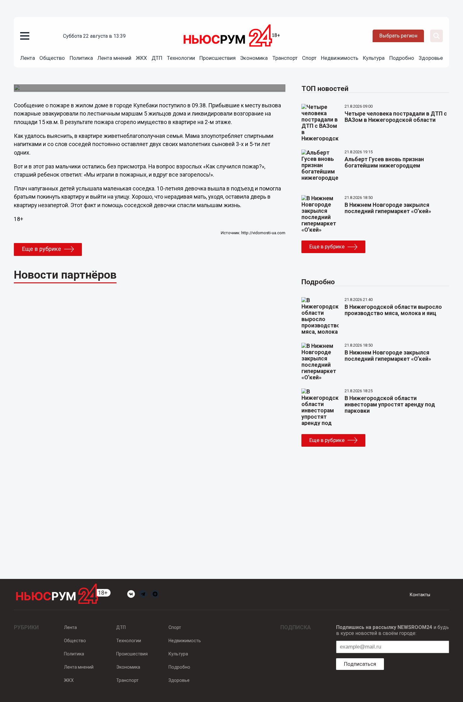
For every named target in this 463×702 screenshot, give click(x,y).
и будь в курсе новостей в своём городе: (392, 630)
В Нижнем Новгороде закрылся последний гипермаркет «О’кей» (388, 208)
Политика (81, 58)
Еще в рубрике (41, 249)
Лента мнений (114, 58)
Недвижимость (339, 58)
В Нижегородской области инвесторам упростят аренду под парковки (390, 404)
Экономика (254, 58)
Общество (52, 58)
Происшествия (217, 58)
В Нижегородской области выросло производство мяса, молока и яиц (393, 310)
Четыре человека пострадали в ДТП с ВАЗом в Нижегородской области (396, 116)
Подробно (401, 58)
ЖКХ (141, 58)
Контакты (420, 594)
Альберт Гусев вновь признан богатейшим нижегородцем (384, 162)
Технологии (181, 58)
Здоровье (431, 58)
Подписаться (360, 664)
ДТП (156, 58)
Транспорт (285, 58)
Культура (374, 58)
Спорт (309, 58)
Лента (27, 58)
